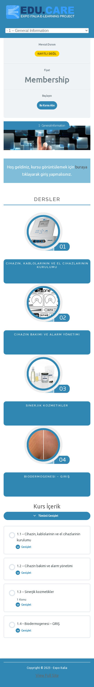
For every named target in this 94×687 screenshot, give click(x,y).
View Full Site (47, 675)
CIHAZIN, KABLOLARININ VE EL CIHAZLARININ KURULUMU (47, 265)
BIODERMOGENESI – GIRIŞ (47, 476)
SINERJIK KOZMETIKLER (47, 405)
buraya (81, 167)
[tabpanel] (47, 308)
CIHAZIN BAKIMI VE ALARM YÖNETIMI (47, 334)
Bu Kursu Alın (47, 105)
